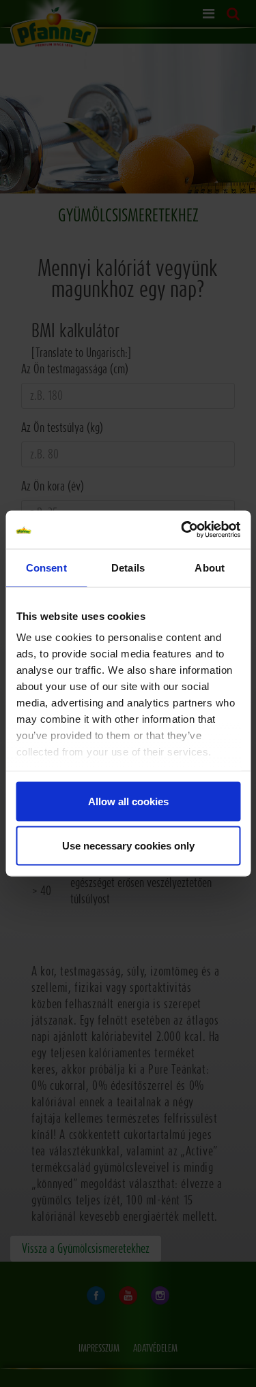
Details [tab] (128, 567)
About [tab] (210, 567)
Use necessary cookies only (128, 846)
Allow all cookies (128, 801)
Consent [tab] (46, 567)
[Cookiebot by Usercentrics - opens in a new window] (182, 530)
